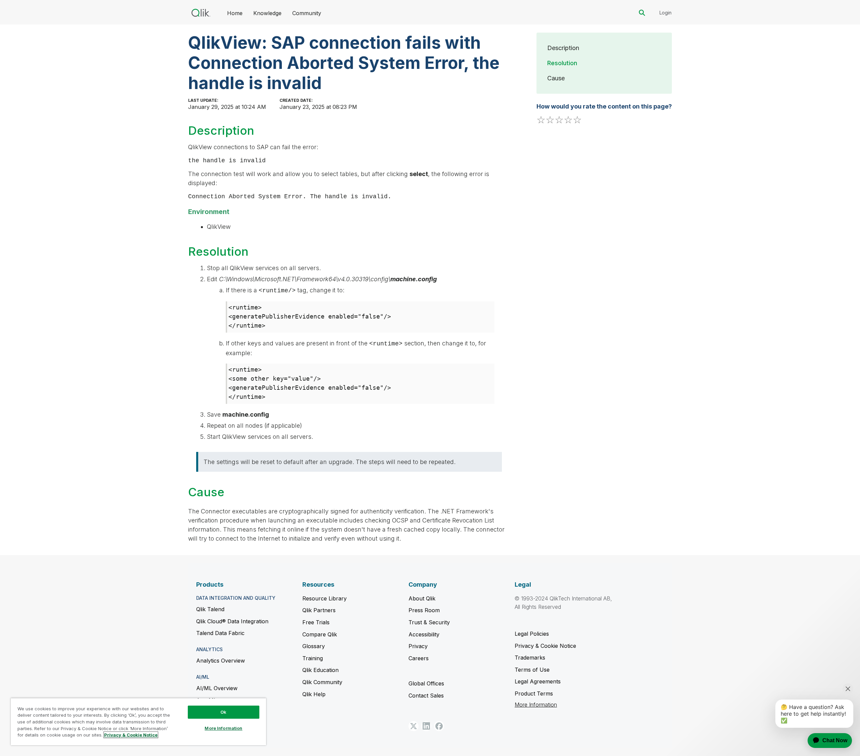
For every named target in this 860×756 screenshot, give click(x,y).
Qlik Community (322, 682)
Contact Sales (426, 695)
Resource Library (324, 598)
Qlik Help (314, 694)
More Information (536, 705)
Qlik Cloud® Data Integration (232, 621)
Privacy (418, 646)
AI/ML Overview (217, 688)
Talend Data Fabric (220, 633)
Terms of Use (532, 669)
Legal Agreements (538, 681)
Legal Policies (532, 633)
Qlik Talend (210, 609)
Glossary (313, 646)
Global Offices (426, 683)
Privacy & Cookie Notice (545, 645)
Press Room (424, 610)
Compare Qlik (319, 634)
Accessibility (423, 634)
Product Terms (534, 693)
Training (312, 658)
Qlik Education (320, 670)
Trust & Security (429, 622)
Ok (223, 712)
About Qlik (421, 598)
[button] (413, 726)
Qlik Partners (319, 610)
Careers (418, 658)
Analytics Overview (220, 660)
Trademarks (530, 657)
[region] (138, 721)
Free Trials (316, 622)
